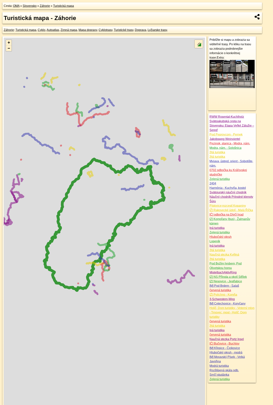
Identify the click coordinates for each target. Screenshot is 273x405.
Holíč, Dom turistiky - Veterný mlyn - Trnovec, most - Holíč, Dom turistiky (231, 312)
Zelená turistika (219, 179)
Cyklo (41, 30)
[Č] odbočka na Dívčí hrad (226, 214)
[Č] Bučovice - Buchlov (224, 343)
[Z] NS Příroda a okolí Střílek (228, 276)
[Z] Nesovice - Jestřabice (225, 281)
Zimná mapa (69, 30)
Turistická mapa (63, 5)
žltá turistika (217, 152)
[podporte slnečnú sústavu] (232, 87)
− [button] (9, 48)
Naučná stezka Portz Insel (226, 339)
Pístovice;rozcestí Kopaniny (227, 205)
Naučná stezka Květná (224, 254)
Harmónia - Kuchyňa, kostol (227, 187)
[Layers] (199, 44)
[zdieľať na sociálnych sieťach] (257, 17)
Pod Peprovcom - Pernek (226, 134)
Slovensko (30, 5)
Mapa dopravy (88, 30)
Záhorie (45, 5)
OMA (16, 5)
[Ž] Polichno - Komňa (223, 294)
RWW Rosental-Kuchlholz (226, 116)
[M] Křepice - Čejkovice (224, 348)
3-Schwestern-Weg (222, 299)
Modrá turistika (219, 365)
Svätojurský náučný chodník (227, 192)
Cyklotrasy (105, 30)
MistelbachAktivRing (223, 272)
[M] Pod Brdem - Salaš (224, 285)
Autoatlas (53, 30)
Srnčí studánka (219, 374)
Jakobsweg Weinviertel (224, 138)
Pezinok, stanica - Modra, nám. (229, 143)
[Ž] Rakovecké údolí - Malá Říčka (231, 210)
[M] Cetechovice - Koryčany (227, 303)
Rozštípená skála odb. (224, 370)
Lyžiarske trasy (157, 30)
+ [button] (9, 42)
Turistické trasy (123, 30)
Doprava (140, 30)
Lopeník (214, 241)
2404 (212, 183)
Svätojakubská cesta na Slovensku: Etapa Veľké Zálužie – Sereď (231, 126)
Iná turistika (217, 227)
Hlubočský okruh (220, 236)
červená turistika (220, 290)
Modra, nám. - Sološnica (225, 147)
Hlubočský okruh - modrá (225, 352)
